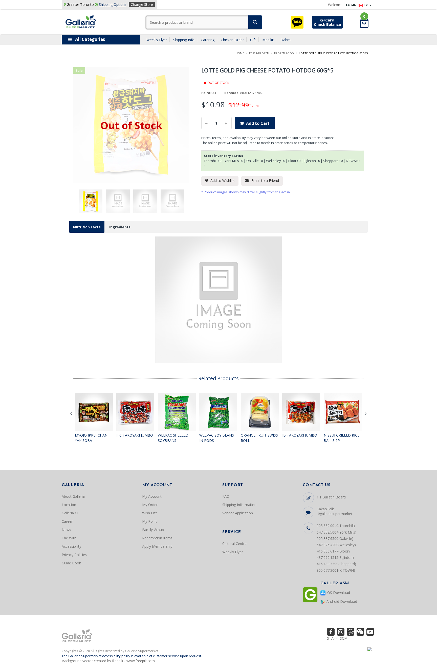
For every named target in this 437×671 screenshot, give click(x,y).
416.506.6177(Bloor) (333, 551)
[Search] (255, 22)
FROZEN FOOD (284, 53)
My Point (149, 521)
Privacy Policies (74, 554)
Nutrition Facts (87, 227)
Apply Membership (157, 546)
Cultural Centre (234, 543)
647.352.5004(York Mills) (336, 532)
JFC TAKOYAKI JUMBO (134, 435)
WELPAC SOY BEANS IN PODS (216, 438)
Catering (207, 39)
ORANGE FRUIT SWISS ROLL (259, 438)
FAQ (225, 496)
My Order (150, 504)
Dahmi (285, 39)
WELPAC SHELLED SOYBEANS (173, 438)
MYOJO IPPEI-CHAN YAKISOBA (91, 438)
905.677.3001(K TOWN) (336, 570)
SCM (343, 638)
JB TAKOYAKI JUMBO (299, 435)
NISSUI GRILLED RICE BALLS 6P (341, 438)
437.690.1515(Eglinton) (335, 557)
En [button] (366, 5)
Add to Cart (258, 123)
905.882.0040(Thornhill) (336, 525)
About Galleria (73, 496)
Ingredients (119, 227)
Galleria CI (70, 513)
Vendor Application (237, 513)
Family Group (153, 529)
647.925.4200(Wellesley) (336, 544)
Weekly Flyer (156, 39)
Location (69, 504)
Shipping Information (239, 504)
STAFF (332, 638)
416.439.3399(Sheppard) (336, 563)
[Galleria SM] (81, 21)
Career (67, 521)
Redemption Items (157, 538)
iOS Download (337, 592)
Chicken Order (232, 39)
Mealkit (268, 39)
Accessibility (71, 546)
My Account (152, 496)
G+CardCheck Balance (327, 22)
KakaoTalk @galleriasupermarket (334, 511)
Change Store (142, 4)
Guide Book (71, 563)
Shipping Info (183, 39)
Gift (253, 39)
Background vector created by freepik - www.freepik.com (108, 660)
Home (240, 53)
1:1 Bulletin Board (331, 497)
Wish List (149, 513)
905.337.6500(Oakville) (335, 538)
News (66, 529)
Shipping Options (112, 4)
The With (69, 538)
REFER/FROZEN (259, 53)
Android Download (341, 601)
